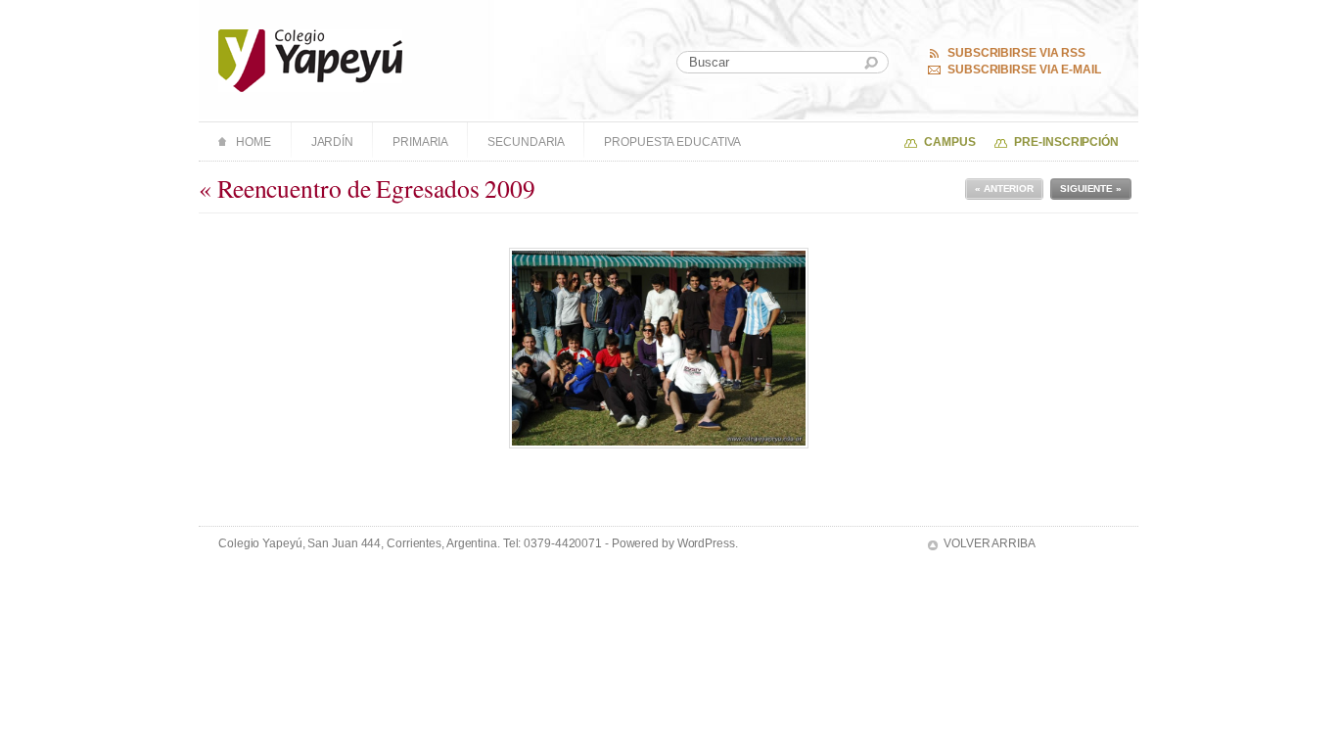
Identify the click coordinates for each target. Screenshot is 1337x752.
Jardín (332, 142)
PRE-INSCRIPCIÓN (1066, 142)
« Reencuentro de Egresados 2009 (367, 188)
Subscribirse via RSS (1016, 53)
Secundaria (526, 142)
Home (253, 142)
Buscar (871, 63)
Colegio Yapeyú (310, 60)
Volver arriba (990, 543)
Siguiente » (1091, 188)
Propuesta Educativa (672, 142)
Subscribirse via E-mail (1024, 69)
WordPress (706, 543)
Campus (949, 142)
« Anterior (1004, 188)
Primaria (420, 142)
